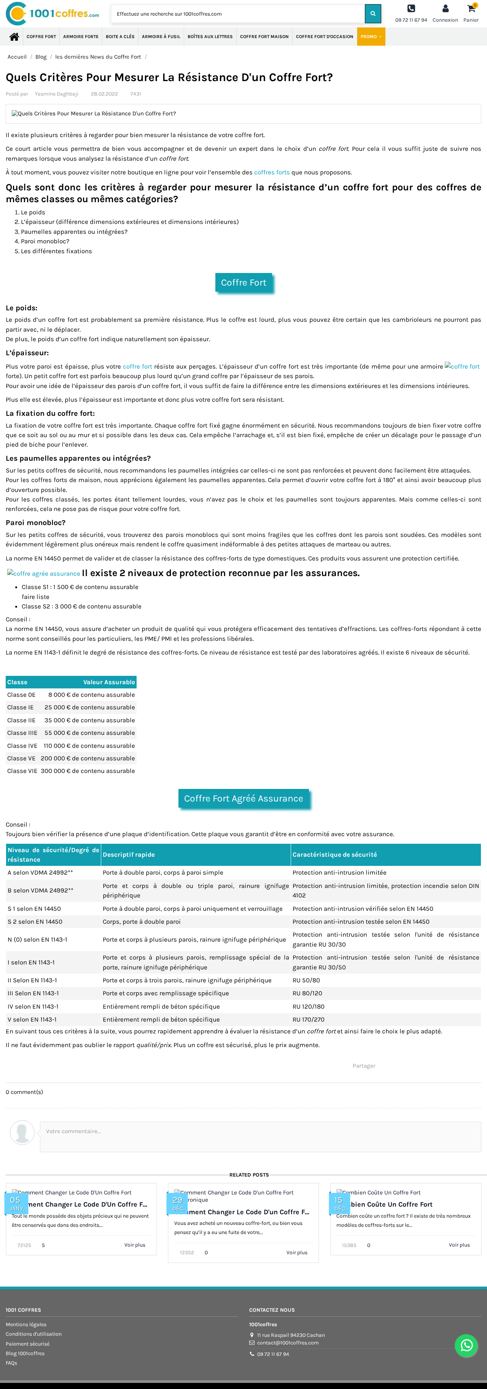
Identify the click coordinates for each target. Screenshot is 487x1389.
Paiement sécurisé (27, 1344)
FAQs (11, 1363)
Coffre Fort (243, 282)
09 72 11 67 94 (273, 1354)
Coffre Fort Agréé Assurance (243, 798)
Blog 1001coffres (25, 1353)
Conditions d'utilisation (34, 1334)
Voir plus (135, 1245)
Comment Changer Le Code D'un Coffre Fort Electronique (265, 1212)
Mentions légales (26, 1324)
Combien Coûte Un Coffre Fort (384, 1204)
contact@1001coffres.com (288, 1343)
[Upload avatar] (22, 1132)
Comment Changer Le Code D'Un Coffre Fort (82, 1204)
